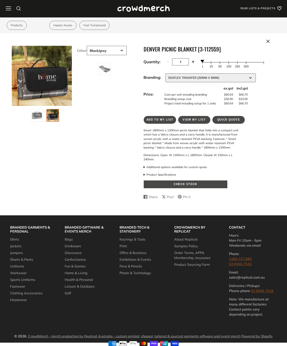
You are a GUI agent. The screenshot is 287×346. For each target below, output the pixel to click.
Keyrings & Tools (132, 239)
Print (123, 246)
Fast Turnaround (94, 25)
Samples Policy (186, 246)
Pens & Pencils (131, 266)
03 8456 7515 (240, 264)
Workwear (18, 273)
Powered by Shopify (257, 336)
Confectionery (75, 259)
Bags (69, 239)
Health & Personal (79, 280)
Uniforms (17, 266)
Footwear (17, 286)
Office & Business (133, 253)
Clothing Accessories (26, 293)
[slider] (202, 61)
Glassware (73, 253)
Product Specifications (161, 174)
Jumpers (16, 253)
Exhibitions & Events (135, 259)
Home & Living (76, 273)
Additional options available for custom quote (176, 167)
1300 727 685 (240, 259)
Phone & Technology (135, 273)
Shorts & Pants (21, 259)
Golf (68, 293)
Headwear (18, 300)
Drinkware (73, 246)
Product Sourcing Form (192, 264)
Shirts (14, 239)
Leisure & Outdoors (80, 286)
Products (17, 25)
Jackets (15, 246)
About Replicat (186, 239)
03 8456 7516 (262, 291)
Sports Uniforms (22, 280)
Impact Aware (62, 25)
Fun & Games (75, 266)
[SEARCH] (18, 8)
